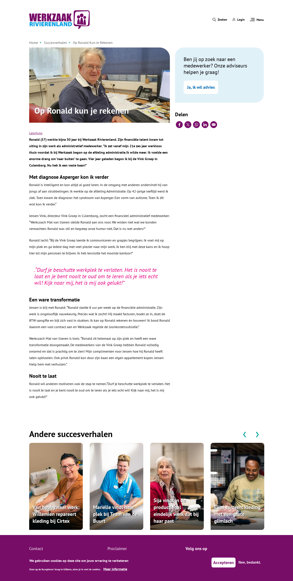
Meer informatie (115, 569)
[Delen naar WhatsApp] (196, 124)
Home (33, 42)
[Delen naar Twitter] (187, 124)
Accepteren (223, 562)
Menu (260, 20)
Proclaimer (117, 548)
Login (241, 19)
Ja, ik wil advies (201, 87)
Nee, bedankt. (250, 562)
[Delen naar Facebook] (179, 124)
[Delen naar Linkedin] (205, 124)
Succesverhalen (55, 42)
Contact (36, 548)
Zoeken (222, 19)
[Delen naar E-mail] (213, 124)
